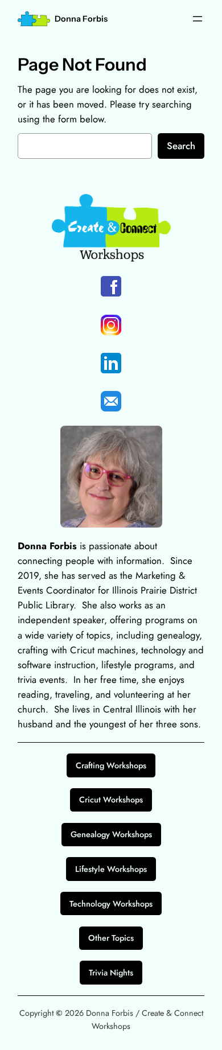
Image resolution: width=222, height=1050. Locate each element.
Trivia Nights (111, 972)
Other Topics (111, 938)
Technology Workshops (111, 903)
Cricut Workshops (111, 799)
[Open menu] (197, 19)
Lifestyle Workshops (111, 869)
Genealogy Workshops (111, 834)
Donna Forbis (81, 19)
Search (181, 146)
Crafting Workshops (111, 765)
